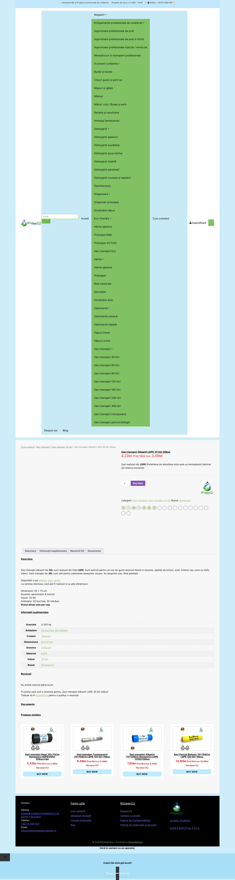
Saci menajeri (102, 349)
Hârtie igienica (103, 226)
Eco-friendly (101, 218)
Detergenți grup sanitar (108, 153)
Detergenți (100, 128)
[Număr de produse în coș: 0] (211, 222)
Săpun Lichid (102, 340)
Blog (65, 430)
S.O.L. (197, 828)
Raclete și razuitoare (106, 112)
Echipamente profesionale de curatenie (118, 22)
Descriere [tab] (30, 551)
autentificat (42, 695)
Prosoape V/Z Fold (105, 243)
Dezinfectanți (102, 185)
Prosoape (100, 275)
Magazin (99, 14)
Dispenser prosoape (106, 202)
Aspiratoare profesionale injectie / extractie (120, 47)
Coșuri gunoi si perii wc (108, 80)
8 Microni (46, 647)
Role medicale (102, 283)
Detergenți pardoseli (106, 169)
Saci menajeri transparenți (110, 414)
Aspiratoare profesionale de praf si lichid (119, 39)
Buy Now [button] (42, 774)
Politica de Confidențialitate (135, 820)
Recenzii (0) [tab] (77, 551)
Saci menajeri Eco (105, 251)
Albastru (46, 636)
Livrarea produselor (81, 820)
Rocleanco (185, 500)
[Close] (5, 857)
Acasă (85, 218)
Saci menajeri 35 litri (106, 357)
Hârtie (98, 259)
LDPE (44, 653)
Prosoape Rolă (103, 234)
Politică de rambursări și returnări (138, 825)
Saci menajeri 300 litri (107, 406)
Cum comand (161, 218)
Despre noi (50, 430)
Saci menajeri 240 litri (107, 397)
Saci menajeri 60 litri (106, 365)
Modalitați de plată (81, 815)
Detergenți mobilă (105, 161)
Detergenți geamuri (106, 137)
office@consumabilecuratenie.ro (38, 830)
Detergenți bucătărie (107, 145)
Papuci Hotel (102, 332)
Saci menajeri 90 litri (106, 373)
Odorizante (101, 308)
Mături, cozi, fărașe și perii (110, 104)
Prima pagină (27, 447)
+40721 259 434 (30, 823)
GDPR (173, 828)
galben (42, 580)
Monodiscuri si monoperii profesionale (117, 55)
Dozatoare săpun (104, 210)
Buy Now (138, 483)
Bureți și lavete (103, 71)
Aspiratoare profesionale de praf (114, 31)
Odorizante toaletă (105, 324)
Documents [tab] (94, 551)
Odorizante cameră (106, 316)
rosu (49, 580)
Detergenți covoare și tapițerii (112, 177)
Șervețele (100, 291)
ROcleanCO (47, 665)
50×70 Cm (47, 642)
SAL (189, 828)
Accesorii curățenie (106, 63)
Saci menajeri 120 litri (107, 381)
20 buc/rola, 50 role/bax (54, 630)
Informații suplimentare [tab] (53, 551)
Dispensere (101, 194)
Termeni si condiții (130, 815)
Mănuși (98, 96)
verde (57, 580)
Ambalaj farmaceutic (107, 120)
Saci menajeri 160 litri (107, 389)
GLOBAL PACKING (180, 820)
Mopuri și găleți (103, 88)
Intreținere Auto (103, 300)
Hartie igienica (103, 267)
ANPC (182, 828)
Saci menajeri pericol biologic (112, 422)
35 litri (44, 659)
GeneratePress (135, 842)
